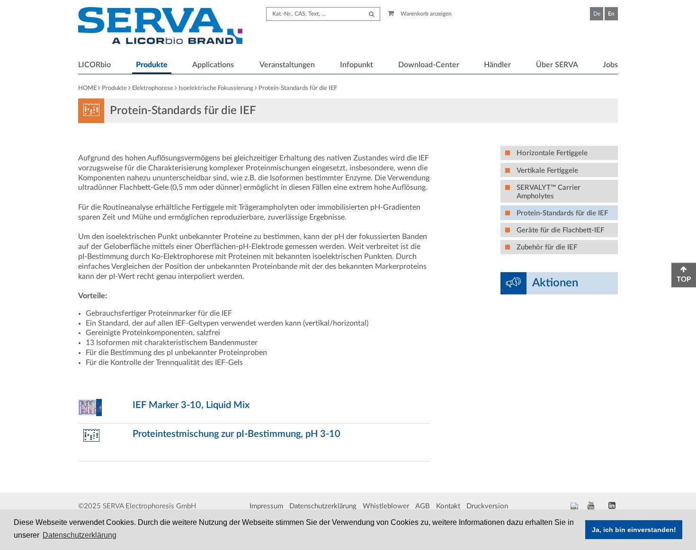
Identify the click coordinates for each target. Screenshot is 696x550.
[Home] (160, 27)
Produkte (152, 65)
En (611, 14)
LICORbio (94, 65)
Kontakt (448, 506)
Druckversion (487, 506)
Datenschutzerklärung (323, 506)
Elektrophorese (152, 88)
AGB (422, 506)
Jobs (610, 65)
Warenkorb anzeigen (425, 14)
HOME (87, 88)
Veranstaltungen (287, 65)
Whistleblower (386, 506)
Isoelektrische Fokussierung (215, 88)
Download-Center (428, 65)
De (596, 14)
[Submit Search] (371, 14)
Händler (497, 65)
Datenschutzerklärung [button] (79, 535)
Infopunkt (356, 65)
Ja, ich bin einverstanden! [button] (634, 529)
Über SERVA (557, 65)
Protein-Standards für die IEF (298, 88)
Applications (213, 65)
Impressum (266, 506)
